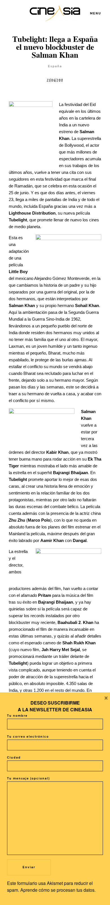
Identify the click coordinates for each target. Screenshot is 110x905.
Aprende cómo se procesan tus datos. (58, 890)
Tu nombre (17, 716)
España (55, 66)
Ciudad (14, 757)
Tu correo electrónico (28, 736)
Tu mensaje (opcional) (28, 778)
